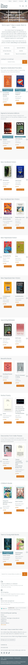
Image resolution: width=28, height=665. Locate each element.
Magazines (4, 620)
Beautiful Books (6, 359)
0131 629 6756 (4, 647)
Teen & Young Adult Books (10, 535)
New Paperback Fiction (9, 238)
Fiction (2, 615)
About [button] (14, 1)
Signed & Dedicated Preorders (11, 68)
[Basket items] (23, 6)
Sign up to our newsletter (9, 639)
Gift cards (3, 624)
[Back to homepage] (4, 6)
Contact (21, 1)
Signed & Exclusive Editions (10, 113)
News (10, 1)
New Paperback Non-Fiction (10, 278)
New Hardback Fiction (8, 162)
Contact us (4, 644)
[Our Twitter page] (1, 653)
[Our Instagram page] (4, 653)
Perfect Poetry (6, 395)
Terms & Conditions (8, 658)
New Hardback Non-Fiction (10, 199)
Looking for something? (7, 59)
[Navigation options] (26, 6)
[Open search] (20, 6)
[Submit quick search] (24, 62)
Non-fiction (4, 616)
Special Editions (5, 623)
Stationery (3, 621)
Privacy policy (17, 658)
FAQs (2, 658)
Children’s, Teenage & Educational (10, 618)
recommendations (7, 32)
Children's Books (6, 483)
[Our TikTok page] (9, 653)
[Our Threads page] (6, 653)
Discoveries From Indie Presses (11, 436)
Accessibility (4, 659)
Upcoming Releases (8, 320)
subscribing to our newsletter (18, 42)
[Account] (25, 1)
